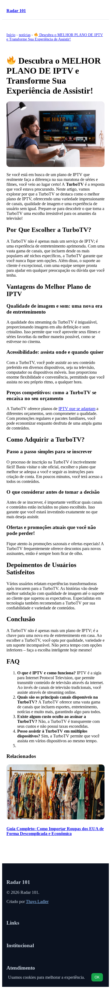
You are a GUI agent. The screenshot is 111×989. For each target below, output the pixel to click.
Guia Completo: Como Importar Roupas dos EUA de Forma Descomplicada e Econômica (55, 831)
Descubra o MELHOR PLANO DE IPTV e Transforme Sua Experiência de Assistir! (54, 37)
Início (10, 35)
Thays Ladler (37, 901)
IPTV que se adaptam (76, 408)
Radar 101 (16, 10)
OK (97, 977)
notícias (24, 35)
